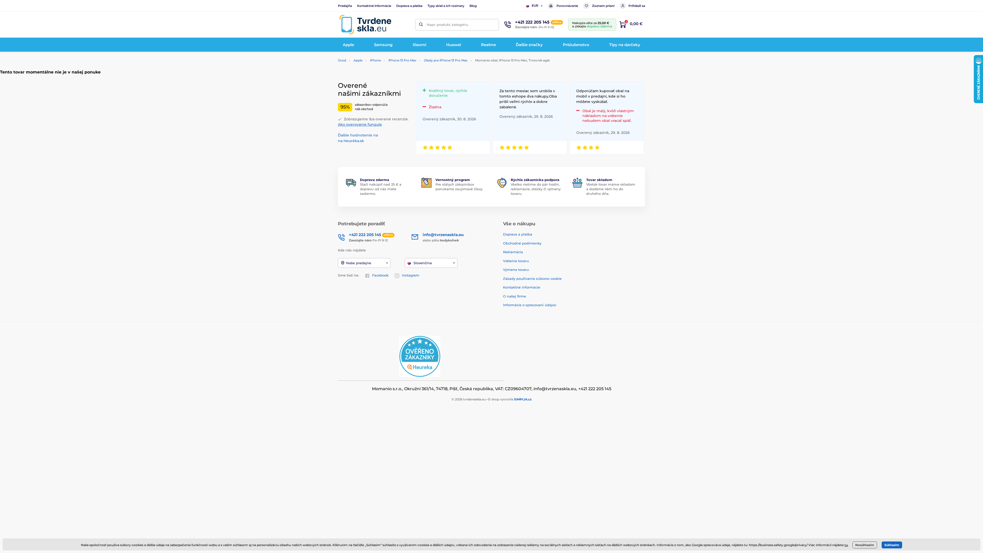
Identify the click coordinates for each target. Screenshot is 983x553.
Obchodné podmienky (522, 243)
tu (846, 545)
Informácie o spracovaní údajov (529, 305)
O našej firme (514, 296)
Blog (473, 6)
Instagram (410, 275)
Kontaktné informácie (374, 6)
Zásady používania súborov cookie (532, 278)
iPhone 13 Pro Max (402, 60)
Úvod (342, 60)
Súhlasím (891, 545)
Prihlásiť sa (636, 6)
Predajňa (345, 6)
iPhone (375, 60)
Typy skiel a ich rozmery (446, 6)
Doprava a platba (409, 6)
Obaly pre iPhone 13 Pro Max (446, 60)
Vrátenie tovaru (516, 261)
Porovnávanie (567, 6)
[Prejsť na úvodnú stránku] (365, 24)
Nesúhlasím (864, 545)
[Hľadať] (421, 24)
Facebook (380, 275)
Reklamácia (513, 252)
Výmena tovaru (516, 270)
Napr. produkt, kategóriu (447, 25)
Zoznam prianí (603, 6)
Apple (358, 60)
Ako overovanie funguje (360, 124)
